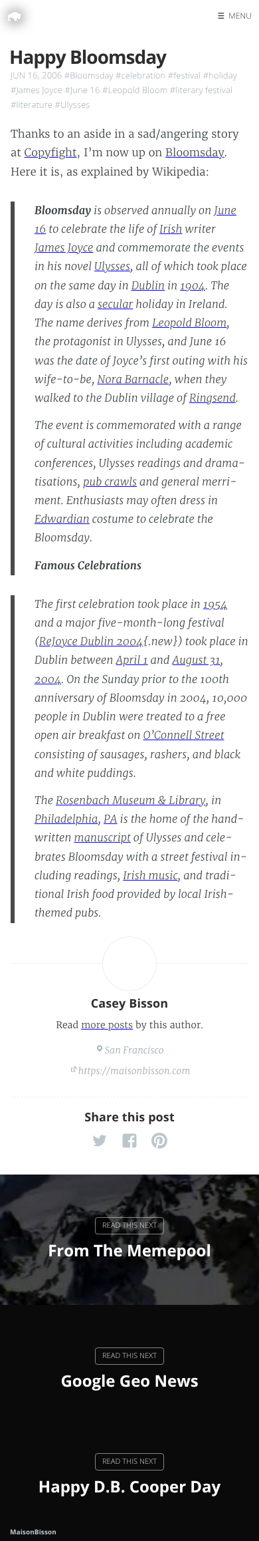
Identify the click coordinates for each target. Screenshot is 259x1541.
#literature (31, 104)
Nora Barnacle (133, 379)
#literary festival (201, 90)
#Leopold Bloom (134, 90)
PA (111, 819)
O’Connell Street (183, 735)
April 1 (132, 660)
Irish (170, 229)
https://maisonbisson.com (134, 1071)
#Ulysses (72, 104)
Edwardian (62, 519)
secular (115, 304)
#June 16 (82, 90)
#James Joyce (36, 90)
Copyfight (51, 153)
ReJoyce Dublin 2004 (91, 641)
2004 (48, 679)
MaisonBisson (33, 1531)
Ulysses (112, 266)
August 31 (196, 660)
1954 (215, 604)
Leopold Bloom (189, 323)
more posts (107, 1025)
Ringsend (212, 398)
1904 (192, 286)
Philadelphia (66, 819)
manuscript (102, 838)
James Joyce (64, 248)
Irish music (150, 876)
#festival (184, 75)
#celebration (140, 75)
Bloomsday (194, 153)
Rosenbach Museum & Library (131, 800)
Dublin (148, 286)
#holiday (220, 75)
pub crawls (110, 482)
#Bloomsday (89, 75)
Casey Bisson (130, 1004)
